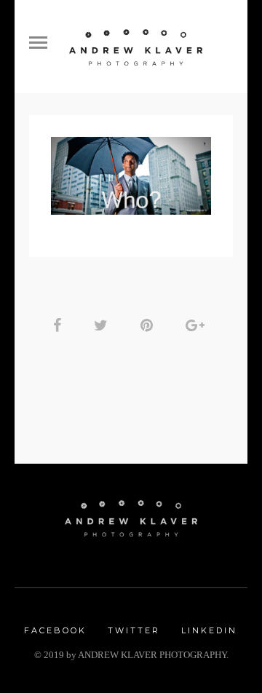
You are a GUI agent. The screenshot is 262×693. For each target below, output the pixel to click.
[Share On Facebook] (59, 325)
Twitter (134, 630)
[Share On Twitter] (103, 325)
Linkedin (209, 630)
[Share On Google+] (197, 325)
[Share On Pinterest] (149, 325)
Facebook (55, 630)
